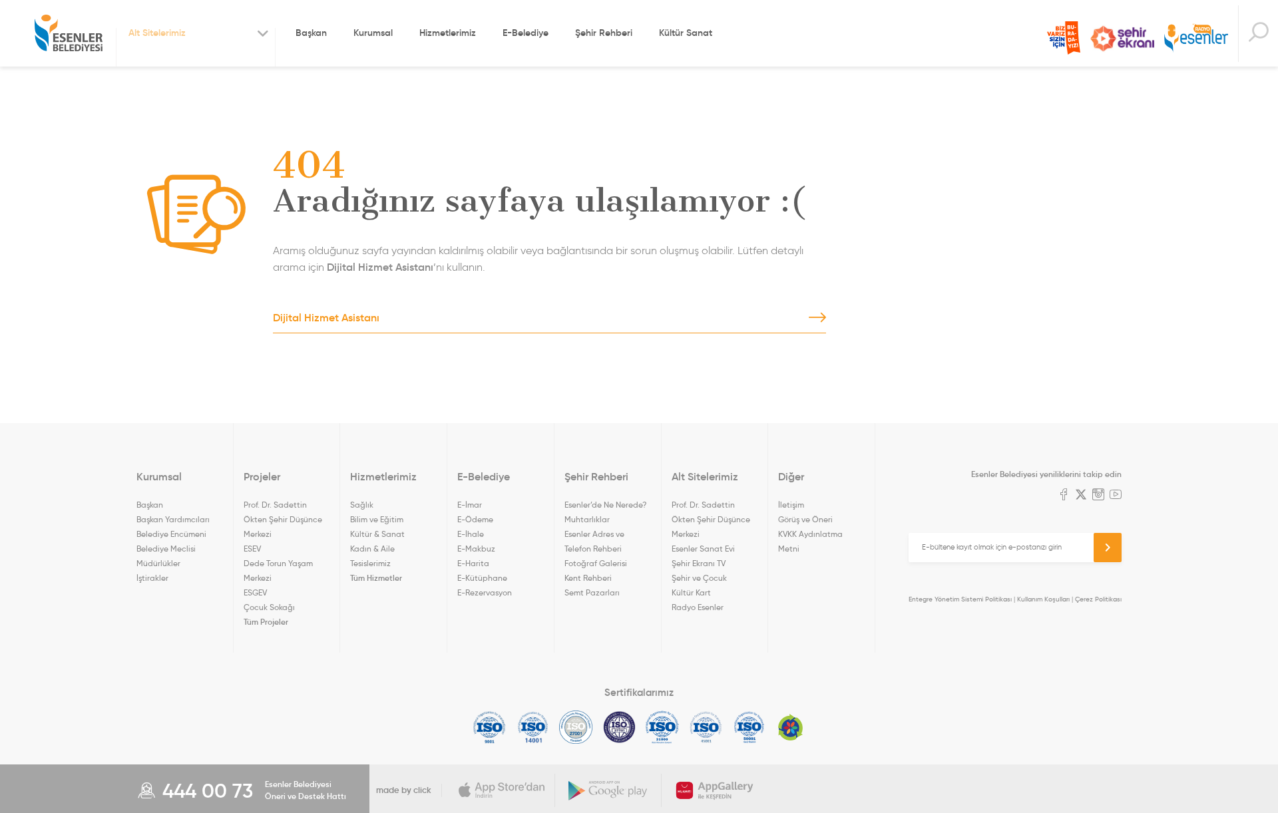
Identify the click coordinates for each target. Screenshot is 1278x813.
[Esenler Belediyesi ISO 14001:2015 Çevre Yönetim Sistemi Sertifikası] (533, 727)
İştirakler (152, 578)
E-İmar (469, 505)
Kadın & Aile (372, 549)
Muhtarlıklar (587, 519)
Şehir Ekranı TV (1122, 39)
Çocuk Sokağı (269, 607)
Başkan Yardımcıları (173, 519)
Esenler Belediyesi (69, 33)
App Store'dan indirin (502, 790)
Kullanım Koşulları (1043, 599)
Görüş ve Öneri (805, 519)
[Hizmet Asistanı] (1258, 33)
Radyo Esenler (1196, 39)
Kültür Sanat (685, 33)
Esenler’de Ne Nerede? (605, 505)
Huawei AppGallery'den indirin (715, 790)
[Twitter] (1081, 495)
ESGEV (255, 592)
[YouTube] (1116, 495)
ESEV (252, 549)
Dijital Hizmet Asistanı (380, 266)
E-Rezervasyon (484, 592)
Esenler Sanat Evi (703, 549)
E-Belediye (525, 33)
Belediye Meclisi (166, 549)
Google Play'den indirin (608, 790)
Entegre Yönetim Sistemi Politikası (960, 599)
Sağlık (361, 505)
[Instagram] (1098, 495)
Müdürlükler (158, 563)
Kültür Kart (691, 592)
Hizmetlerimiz (447, 33)
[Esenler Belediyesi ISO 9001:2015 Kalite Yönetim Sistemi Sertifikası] (489, 727)
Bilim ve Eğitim (376, 519)
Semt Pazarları (592, 592)
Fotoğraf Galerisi (595, 563)
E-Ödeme (475, 519)
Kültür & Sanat (377, 534)
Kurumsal (373, 33)
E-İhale (470, 534)
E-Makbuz (476, 549)
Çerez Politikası (1098, 599)
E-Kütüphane (482, 578)
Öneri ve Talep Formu (1063, 38)
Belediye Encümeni (171, 534)
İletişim (791, 505)
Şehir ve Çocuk (699, 578)
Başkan (311, 33)
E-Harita (473, 563)
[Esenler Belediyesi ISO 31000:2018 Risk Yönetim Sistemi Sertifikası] (662, 727)
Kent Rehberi (588, 578)
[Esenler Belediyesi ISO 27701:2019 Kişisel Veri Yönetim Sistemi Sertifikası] (619, 727)
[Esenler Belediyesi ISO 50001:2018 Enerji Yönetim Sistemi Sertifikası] (749, 727)
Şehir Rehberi (603, 33)
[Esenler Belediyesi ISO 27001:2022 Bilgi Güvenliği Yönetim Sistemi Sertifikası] (576, 727)
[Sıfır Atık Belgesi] (790, 727)
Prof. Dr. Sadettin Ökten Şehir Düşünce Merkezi (283, 519)
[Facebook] (1064, 495)
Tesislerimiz (370, 563)
